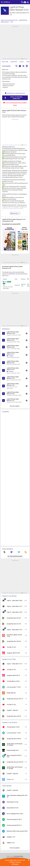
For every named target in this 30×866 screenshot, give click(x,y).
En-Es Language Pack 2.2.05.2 (15, 813)
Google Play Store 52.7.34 (14, 624)
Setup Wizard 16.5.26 (12, 802)
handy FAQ (11, 274)
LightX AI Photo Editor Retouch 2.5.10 (13, 332)
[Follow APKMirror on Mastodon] (11, 552)
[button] (16, 66)
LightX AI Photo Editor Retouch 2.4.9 (13, 384)
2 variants (10, 355)
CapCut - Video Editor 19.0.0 (14, 612)
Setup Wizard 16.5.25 (12, 808)
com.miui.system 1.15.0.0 (14, 687)
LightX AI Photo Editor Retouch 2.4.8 (13, 392)
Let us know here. (18, 856)
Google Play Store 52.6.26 (14, 641)
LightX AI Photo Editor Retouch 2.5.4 (13, 377)
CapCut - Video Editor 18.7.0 (14, 629)
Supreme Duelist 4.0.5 (13, 750)
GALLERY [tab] (22, 61)
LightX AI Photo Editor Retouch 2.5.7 (13, 353)
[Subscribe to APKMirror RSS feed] (26, 552)
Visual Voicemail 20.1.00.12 (14, 819)
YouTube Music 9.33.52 (13, 681)
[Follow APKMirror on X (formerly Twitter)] (4, 552)
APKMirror (7, 2)
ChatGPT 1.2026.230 (12, 773)
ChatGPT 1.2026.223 (12, 710)
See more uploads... (15, 406)
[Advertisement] (15, 42)
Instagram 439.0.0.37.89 (13, 653)
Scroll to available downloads (16, 97)
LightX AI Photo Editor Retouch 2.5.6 (13, 362)
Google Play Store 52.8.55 (14, 716)
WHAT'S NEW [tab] (5, 61)
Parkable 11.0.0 (11, 837)
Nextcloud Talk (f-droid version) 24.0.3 (17, 831)
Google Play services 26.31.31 (15, 698)
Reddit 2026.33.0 (11, 693)
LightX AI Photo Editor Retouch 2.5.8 (13, 346)
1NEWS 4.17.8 (10, 843)
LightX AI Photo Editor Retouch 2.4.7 (13, 399)
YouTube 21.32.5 (11, 647)
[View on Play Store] (20, 66)
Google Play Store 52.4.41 (14, 618)
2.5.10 (18, 224)
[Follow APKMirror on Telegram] (19, 552)
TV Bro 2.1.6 (10, 779)
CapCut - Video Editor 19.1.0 (14, 606)
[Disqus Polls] (15, 435)
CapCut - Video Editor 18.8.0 (14, 600)
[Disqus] (15, 479)
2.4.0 (5, 281)
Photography (6, 66)
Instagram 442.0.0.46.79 (13, 675)
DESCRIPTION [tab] (14, 61)
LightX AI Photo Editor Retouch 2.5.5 (13, 368)
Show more (14, 213)
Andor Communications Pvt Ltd (9, 20)
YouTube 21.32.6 (11, 704)
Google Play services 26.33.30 (15, 762)
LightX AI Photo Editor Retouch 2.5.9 (13, 339)
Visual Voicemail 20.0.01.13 (14, 825)
